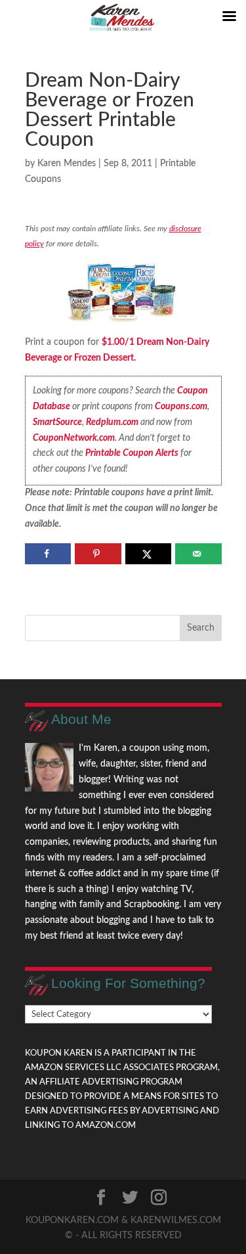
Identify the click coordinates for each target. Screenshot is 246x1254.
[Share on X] (148, 553)
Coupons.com (181, 406)
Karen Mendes (66, 163)
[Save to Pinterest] (98, 553)
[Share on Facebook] (48, 553)
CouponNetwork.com (74, 438)
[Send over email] (198, 553)
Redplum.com (112, 422)
